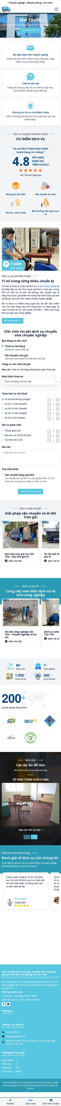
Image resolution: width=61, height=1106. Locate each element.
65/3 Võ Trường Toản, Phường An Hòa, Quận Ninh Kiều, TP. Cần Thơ (30, 1042)
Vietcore (30, 1088)
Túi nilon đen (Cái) (13, 439)
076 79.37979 (12, 1032)
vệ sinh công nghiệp (46, 286)
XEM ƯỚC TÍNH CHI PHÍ (30, 491)
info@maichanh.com (16, 1036)
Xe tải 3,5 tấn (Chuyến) (16, 413)
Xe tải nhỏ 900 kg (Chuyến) (18, 399)
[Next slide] (34, 837)
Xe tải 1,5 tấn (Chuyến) (16, 403)
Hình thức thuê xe (12, 376)
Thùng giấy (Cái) (13, 430)
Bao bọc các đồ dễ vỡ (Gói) (18, 435)
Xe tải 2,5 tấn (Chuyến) (16, 408)
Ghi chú (6, 447)
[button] (30, 348)
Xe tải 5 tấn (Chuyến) (15, 417)
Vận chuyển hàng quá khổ (19, 474)
